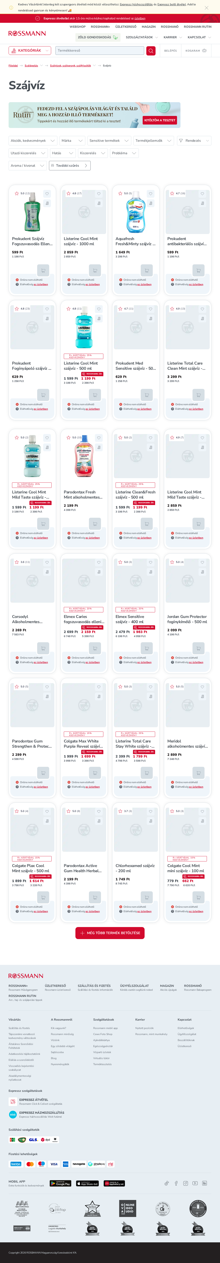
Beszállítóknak (186, 1040)
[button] (142, 37)
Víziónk (55, 1040)
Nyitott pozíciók (144, 1028)
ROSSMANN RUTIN (197, 27)
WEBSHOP (78, 27)
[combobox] (99, 50)
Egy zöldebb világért (63, 1046)
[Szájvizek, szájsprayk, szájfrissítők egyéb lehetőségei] (94, 65)
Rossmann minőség (62, 1034)
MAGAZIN (149, 27)
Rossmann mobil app (105, 1028)
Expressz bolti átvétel (171, 4)
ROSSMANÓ (170, 27)
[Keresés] (151, 50)
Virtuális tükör (101, 1058)
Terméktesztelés (102, 1064)
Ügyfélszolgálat (187, 1034)
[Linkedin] (204, 1183)
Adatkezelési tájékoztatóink (24, 1054)
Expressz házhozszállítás (136, 4)
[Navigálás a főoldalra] (27, 33)
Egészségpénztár (103, 1046)
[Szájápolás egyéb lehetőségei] (41, 65)
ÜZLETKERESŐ (125, 27)
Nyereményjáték (60, 1064)
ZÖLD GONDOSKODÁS (94, 37)
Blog (54, 1058)
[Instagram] (185, 1183)
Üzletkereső (184, 1046)
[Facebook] (176, 1183)
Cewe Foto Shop (102, 1034)
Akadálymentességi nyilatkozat (20, 1077)
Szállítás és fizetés (19, 1028)
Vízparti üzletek (102, 1052)
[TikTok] (166, 1183)
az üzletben (41, 284)
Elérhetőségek (186, 1028)
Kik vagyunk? (58, 1028)
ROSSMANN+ (100, 27)
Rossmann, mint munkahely (151, 1034)
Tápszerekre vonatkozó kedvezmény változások (22, 1036)
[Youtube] (195, 1183)
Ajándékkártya (101, 1040)
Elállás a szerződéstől (21, 1060)
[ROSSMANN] (26, 975)
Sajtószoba (57, 1052)
